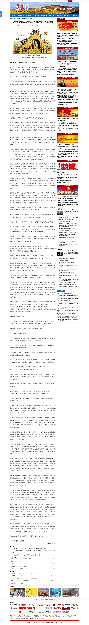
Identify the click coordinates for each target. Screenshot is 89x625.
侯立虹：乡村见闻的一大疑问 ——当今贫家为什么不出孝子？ (68, 320)
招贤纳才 (38, 599)
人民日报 (31, 618)
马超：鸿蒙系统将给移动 (51, 596)
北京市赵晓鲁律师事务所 (15, 615)
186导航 (23, 615)
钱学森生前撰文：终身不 (16, 596)
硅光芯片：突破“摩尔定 (75, 596)
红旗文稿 (28, 615)
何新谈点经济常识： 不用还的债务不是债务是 (20, 568)
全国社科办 (70, 616)
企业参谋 (44, 15)
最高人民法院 (13, 616)
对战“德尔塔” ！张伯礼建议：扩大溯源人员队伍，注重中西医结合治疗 (69, 280)
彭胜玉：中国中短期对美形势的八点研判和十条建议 (69, 266)
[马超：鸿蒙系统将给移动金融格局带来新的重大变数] (51, 595)
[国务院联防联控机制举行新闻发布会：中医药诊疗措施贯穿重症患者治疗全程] (63, 595)
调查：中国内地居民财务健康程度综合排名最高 (68, 311)
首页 (13, 15)
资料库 (75, 15)
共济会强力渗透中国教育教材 (17, 575)
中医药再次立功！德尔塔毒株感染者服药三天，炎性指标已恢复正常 (68, 220)
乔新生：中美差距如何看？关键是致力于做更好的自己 (69, 273)
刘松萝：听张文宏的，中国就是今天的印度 (68, 232)
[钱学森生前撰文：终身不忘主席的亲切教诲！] (15, 595)
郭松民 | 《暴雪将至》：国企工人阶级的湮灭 (68, 217)
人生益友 (52, 15)
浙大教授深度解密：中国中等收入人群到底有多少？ (68, 296)
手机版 (51, 599)
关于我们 (42, 599)
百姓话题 (36, 15)
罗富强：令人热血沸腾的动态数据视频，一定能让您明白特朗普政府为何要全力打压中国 (68, 317)
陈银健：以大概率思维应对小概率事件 (67, 284)
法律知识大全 (66, 615)
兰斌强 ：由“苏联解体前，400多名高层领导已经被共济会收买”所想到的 (26, 578)
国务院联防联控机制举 (63, 596)
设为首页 (73, 0)
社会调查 (59, 15)
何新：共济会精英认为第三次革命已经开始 (20, 580)
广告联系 (33, 599)
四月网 (60, 615)
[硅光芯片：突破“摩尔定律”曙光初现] (75, 595)
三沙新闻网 (51, 615)
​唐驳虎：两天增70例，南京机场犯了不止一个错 (69, 238)
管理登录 (55, 599)
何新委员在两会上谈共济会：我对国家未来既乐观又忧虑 (23, 573)
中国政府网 (51, 616)
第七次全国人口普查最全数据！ (65, 293)
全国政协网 (64, 616)
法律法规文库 (74, 615)
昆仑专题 (61, 18)
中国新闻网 (57, 616)
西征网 (56, 615)
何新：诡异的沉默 (14, 563)
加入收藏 (77, 0)
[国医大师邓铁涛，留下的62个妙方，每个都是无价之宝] (39, 595)
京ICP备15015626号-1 (38, 622)
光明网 (40, 615)
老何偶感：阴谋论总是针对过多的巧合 (19, 566)
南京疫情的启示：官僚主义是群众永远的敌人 (69, 223)
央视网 (46, 616)
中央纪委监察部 (28, 616)
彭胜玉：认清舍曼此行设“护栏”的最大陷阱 (68, 286)
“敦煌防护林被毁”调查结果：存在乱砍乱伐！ (68, 302)
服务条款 (47, 599)
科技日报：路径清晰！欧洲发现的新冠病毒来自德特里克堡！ (69, 242)
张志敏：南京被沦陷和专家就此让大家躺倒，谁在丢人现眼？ (69, 245)
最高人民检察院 (20, 616)
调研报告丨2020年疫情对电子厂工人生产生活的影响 (68, 304)
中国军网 (18, 618)
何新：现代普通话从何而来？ (17, 561)
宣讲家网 (45, 615)
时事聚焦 (21, 15)
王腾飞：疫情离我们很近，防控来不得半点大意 (69, 263)
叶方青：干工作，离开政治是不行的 (67, 282)
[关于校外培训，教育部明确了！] (27, 595)
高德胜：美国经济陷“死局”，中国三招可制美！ (68, 276)
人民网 (42, 618)
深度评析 (24, 18)
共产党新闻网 (36, 616)
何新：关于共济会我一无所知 (17, 583)
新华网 (42, 616)
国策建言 (29, 15)
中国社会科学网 (24, 618)
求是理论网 (37, 618)
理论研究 (67, 15)
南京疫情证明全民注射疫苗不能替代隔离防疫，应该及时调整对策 (68, 226)
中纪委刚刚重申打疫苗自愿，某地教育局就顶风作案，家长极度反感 (69, 229)
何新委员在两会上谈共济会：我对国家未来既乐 (21, 558)
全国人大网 (12, 618)
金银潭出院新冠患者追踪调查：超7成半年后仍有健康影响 (67, 308)
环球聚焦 (18, 18)
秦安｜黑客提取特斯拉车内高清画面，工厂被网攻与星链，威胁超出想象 (68, 299)
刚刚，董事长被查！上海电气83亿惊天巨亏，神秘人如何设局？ (69, 235)
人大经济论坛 (35, 615)
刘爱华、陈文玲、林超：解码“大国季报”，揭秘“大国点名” (68, 314)
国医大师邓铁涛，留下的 (39, 596)
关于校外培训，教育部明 (27, 596)
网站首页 (12, 18)
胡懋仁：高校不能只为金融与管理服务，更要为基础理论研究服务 (71, 253)
